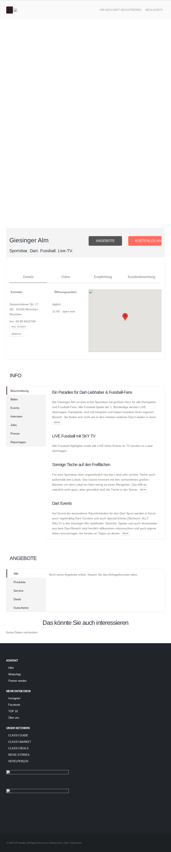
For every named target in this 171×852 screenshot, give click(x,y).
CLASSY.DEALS (18, 748)
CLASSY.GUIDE (18, 735)
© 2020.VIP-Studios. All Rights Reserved (26, 843)
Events (14, 408)
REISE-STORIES (19, 754)
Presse (15, 433)
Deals (17, 599)
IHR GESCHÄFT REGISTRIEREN (120, 10)
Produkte (19, 582)
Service (18, 590)
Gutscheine (21, 607)
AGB (66, 843)
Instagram (14, 698)
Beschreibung (19, 390)
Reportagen (18, 442)
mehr (57, 422)
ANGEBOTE (105, 241)
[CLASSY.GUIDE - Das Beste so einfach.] (25, 10)
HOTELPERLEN (18, 761)
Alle (16, 573)
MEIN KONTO (154, 10)
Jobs (13, 425)
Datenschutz (55, 843)
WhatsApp (14, 674)
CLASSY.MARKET (19, 741)
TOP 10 (13, 711)
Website (16, 334)
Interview (16, 416)
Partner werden (17, 680)
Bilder (14, 399)
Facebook (14, 704)
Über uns (13, 717)
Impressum (76, 843)
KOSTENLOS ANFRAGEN (148, 241)
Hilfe (11, 668)
